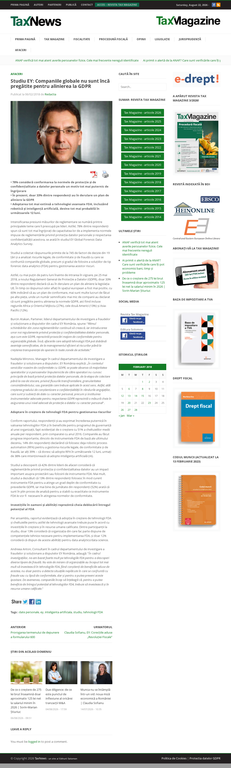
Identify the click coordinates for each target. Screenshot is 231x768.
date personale (29, 612)
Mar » (130, 415)
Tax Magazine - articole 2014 (142, 217)
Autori (38, 4)
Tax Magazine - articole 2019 (142, 173)
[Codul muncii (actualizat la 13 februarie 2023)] (196, 501)
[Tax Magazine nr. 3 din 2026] (196, 143)
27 (129, 409)
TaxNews (40, 758)
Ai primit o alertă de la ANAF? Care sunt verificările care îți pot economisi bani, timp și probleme (143, 266)
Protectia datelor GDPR (204, 758)
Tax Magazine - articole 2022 (142, 147)
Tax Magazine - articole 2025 (142, 121)
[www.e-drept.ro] (196, 79)
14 (135, 395)
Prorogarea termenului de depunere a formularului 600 (35, 634)
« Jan (122, 415)
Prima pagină (20, 4)
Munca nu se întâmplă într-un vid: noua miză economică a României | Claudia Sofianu (96, 696)
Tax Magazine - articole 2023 (142, 139)
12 (122, 395)
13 (129, 395)
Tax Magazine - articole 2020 (142, 165)
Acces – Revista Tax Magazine (117, 4)
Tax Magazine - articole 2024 (142, 130)
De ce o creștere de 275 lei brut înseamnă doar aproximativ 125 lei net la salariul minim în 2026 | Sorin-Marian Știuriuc (26, 701)
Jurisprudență (190, 39)
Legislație (162, 39)
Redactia (50, 94)
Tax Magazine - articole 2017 (142, 191)
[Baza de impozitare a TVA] (196, 339)
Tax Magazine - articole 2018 (142, 182)
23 (149, 402)
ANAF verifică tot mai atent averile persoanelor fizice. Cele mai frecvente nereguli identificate (77, 60)
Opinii (141, 39)
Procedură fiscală (113, 39)
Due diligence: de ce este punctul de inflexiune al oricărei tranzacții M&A (59, 696)
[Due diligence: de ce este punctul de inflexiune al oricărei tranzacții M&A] (61, 672)
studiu (77, 612)
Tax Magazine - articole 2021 (142, 156)
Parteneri (54, 4)
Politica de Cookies (174, 758)
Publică (71, 4)
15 (142, 395)
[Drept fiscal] (196, 418)
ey (42, 612)
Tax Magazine (54, 39)
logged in (34, 742)
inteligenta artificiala (58, 612)
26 (122, 409)
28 (135, 409)
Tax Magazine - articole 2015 (142, 208)
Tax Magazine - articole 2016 (142, 199)
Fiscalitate (82, 39)
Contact (87, 4)
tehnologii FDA (93, 612)
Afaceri (20, 50)
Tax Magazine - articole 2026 (142, 112)
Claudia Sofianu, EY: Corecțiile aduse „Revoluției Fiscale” (88, 634)
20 (129, 402)
